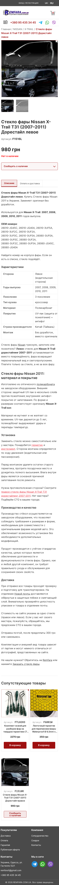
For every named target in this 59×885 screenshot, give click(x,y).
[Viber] (54, 22)
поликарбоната (46, 384)
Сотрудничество (39, 835)
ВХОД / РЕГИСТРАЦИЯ (28, 3)
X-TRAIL (29, 29)
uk (46, 3)
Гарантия (5, 845)
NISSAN (17, 29)
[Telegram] (40, 22)
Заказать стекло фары (26, 664)
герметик (37, 445)
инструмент (8, 448)
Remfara (47, 660)
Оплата (4, 840)
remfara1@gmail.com (11, 870)
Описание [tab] (9, 183)
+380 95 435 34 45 (23, 22)
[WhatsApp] (47, 22)
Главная (6, 29)
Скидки (35, 840)
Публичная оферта (10, 849)
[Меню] (5, 22)
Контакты (36, 845)
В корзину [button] (15, 745)
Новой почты (22, 593)
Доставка (6, 835)
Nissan (21, 344)
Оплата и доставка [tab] (30, 183)
